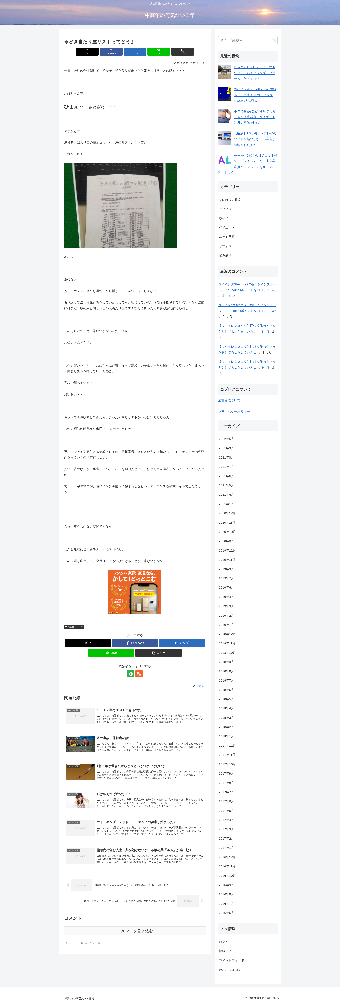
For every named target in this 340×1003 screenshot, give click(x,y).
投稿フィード (228, 951)
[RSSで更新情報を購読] (139, 673)
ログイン (225, 942)
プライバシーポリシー (234, 412)
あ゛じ (227, 296)
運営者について (229, 400)
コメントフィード (231, 960)
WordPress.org (229, 969)
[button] (182, 52)
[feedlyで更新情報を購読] (130, 673)
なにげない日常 (75, 627)
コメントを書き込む (135, 931)
